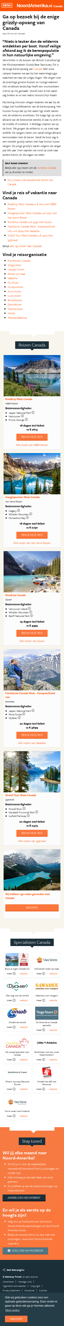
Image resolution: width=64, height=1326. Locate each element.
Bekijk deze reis (32, 437)
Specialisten (15, 304)
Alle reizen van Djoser (32, 641)
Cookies (43, 1290)
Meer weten (12, 1310)
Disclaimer (29, 1290)
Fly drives (13, 283)
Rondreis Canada (15, 595)
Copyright (35, 1286)
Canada (38, 69)
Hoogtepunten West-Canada (22, 497)
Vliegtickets (14, 265)
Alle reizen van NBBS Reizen (32, 445)
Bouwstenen (15, 300)
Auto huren (14, 291)
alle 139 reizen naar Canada (25, 246)
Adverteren (8, 1281)
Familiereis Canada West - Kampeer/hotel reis (30, 695)
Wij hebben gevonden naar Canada (27, 896)
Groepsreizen (15, 287)
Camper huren (16, 269)
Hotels (11, 313)
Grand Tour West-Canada (20, 795)
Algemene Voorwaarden (14, 1286)
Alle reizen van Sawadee (32, 743)
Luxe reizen (14, 296)
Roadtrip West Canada (18, 399)
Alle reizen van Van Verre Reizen (32, 543)
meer (9, 973)
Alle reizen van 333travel (32, 841)
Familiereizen (15, 309)
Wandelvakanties (17, 318)
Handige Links (25, 1281)
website (24, 973)
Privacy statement (11, 1290)
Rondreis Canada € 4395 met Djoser (30, 222)
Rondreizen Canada (19, 261)
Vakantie (12, 278)
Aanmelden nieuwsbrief (24, 1198)
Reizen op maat (16, 274)
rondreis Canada (46, 168)
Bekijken (32, 907)
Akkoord (16, 1319)
